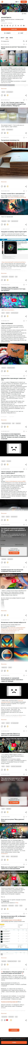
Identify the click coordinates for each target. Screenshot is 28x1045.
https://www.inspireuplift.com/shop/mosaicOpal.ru (14, 262)
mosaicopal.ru (4, 853)
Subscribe (14, 29)
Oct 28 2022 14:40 (5, 375)
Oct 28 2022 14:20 (5, 567)
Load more (14, 1030)
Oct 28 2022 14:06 (5, 774)
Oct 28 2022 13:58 (5, 816)
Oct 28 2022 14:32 (5, 469)
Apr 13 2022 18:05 (5, 913)
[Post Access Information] (24, 44)
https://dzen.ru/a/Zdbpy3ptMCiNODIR (17, 197)
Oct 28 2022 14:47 (5, 229)
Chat (21, 33)
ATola (17, 902)
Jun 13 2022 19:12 (5, 864)
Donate (8, 33)
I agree (14, 1042)
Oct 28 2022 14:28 (5, 524)
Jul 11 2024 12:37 (5, 137)
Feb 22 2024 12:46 (5, 190)
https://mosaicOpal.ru (9, 310)
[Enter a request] (24, 41)
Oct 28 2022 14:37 (5, 431)
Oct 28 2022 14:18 (5, 619)
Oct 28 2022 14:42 (5, 284)
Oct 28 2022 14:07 (5, 731)
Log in (23, 1)
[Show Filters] (26, 41)
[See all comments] (2, 95)
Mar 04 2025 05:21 (5, 99)
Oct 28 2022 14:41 (5, 320)
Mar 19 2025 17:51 (5, 44)
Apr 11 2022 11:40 (5, 969)
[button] (2, 2)
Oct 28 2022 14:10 (5, 675)
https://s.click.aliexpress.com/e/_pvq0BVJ (16, 481)
